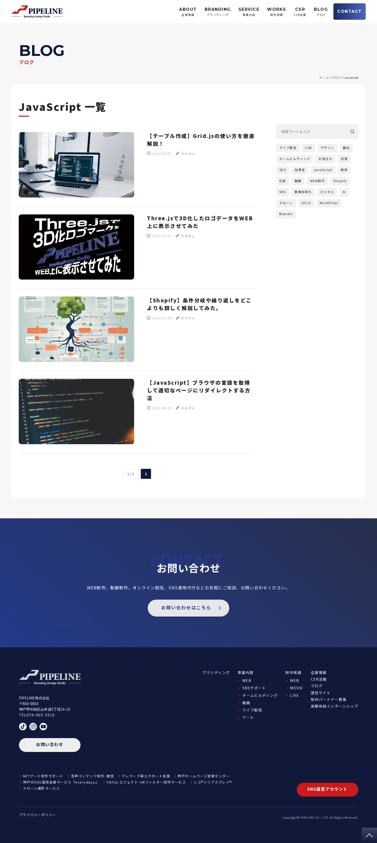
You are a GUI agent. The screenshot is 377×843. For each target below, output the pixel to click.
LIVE (294, 695)
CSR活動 (319, 679)
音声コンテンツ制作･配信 (92, 775)
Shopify (340, 180)
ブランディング (216, 672)
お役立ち (325, 158)
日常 (344, 158)
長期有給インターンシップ (334, 706)
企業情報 (319, 672)
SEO (282, 169)
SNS (282, 192)
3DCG (306, 203)
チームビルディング (294, 158)
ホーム (324, 77)
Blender (286, 214)
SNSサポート (254, 687)
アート (248, 717)
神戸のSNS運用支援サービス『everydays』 (61, 782)
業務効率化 (303, 192)
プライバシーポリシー (37, 814)
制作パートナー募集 (329, 699)
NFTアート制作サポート (43, 775)
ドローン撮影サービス (41, 788)
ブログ (336, 77)
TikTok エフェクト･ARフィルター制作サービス (146, 782)
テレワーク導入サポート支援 (146, 775)
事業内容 (246, 672)
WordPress (329, 203)
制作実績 (293, 672)
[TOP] (369, 835)
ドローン (286, 203)
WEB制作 (317, 180)
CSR (308, 147)
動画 (298, 180)
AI (344, 192)
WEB (247, 680)
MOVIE (296, 687)
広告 (282, 180)
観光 (346, 147)
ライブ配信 (288, 147)
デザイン (327, 147)
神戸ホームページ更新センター (204, 775)
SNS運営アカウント (327, 789)
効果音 (300, 169)
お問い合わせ (49, 744)
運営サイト (321, 692)
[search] (354, 131)
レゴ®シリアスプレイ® (213, 782)
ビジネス (327, 192)
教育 (344, 169)
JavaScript (323, 169)
